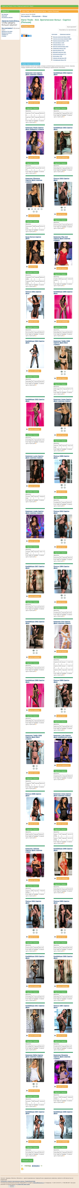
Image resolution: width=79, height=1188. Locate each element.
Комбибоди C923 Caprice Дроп (63, 128)
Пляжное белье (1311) (59, 44)
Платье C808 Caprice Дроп (61, 457)
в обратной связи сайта (23, 1184)
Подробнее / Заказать (32, 108)
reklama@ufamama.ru (38, 1182)
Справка (4, 36)
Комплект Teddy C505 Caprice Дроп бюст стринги (62, 342)
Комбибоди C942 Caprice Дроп (35, 622)
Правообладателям (30, 1181)
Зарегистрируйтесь (10, 20)
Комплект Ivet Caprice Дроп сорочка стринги (34, 73)
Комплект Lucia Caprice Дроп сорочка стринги (34, 457)
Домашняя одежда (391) (59, 48)
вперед (36, 1165)
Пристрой (4, 16)
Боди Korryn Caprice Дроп (33, 237)
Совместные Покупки (7, 6)
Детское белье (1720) (58, 42)
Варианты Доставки (7, 31)
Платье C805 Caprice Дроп (61, 902)
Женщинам (36, 16)
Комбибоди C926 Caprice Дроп (63, 957)
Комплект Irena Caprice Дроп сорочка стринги (62, 794)
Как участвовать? (7, 28)
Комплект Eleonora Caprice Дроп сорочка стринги (34, 180)
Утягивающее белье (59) (59, 60)
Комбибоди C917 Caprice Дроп (35, 1006)
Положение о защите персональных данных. (13, 1181)
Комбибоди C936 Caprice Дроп (63, 1112)
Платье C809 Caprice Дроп (61, 681)
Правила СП (5, 34)
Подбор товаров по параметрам (30, 64)
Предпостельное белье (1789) (61, 40)
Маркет (31, 6)
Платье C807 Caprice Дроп (61, 1006)
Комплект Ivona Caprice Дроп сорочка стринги (63, 400)
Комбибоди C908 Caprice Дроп (35, 681)
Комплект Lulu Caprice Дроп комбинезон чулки (63, 736)
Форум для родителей (23, 6)
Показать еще (27, 1161)
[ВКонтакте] (22, 36)
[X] (26, 36)
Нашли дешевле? (71, 27)
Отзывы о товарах (28, 26)
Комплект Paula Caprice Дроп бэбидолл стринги (35, 128)
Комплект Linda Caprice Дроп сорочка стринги (35, 512)
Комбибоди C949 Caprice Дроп (63, 849)
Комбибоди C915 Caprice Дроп (35, 400)
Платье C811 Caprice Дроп (33, 902)
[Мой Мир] (28, 36)
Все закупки (25, 16)
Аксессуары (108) (57, 56)
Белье (45, 16)
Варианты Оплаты (7, 33)
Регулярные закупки (7, 17)
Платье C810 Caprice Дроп (61, 179)
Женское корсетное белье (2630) (61, 37)
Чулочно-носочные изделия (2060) (62, 39)
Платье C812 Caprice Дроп (61, 512)
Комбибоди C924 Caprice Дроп (35, 342)
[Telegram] (31, 36)
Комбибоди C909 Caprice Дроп (63, 292)
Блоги (15, 6)
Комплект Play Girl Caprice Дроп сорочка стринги (62, 238)
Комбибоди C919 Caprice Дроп (35, 957)
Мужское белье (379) (58, 50)
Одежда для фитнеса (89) (59, 58)
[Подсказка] (35, 122)
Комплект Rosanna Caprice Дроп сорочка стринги (62, 1056)
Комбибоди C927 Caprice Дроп (35, 567)
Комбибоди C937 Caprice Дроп (35, 1112)
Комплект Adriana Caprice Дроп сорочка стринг (34, 850)
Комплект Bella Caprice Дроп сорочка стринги (34, 1056)
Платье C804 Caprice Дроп (61, 567)
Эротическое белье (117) (59, 54)
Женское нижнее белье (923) (60, 46)
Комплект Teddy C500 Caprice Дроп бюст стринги (34, 737)
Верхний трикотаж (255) (59, 52)
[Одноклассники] (24, 36)
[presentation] (54, 34)
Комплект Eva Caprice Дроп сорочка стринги (62, 622)
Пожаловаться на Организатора (67, 30)
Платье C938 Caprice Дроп (33, 794)
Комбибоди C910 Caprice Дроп (63, 73)
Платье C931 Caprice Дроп (33, 292)
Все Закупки (5, 14)
